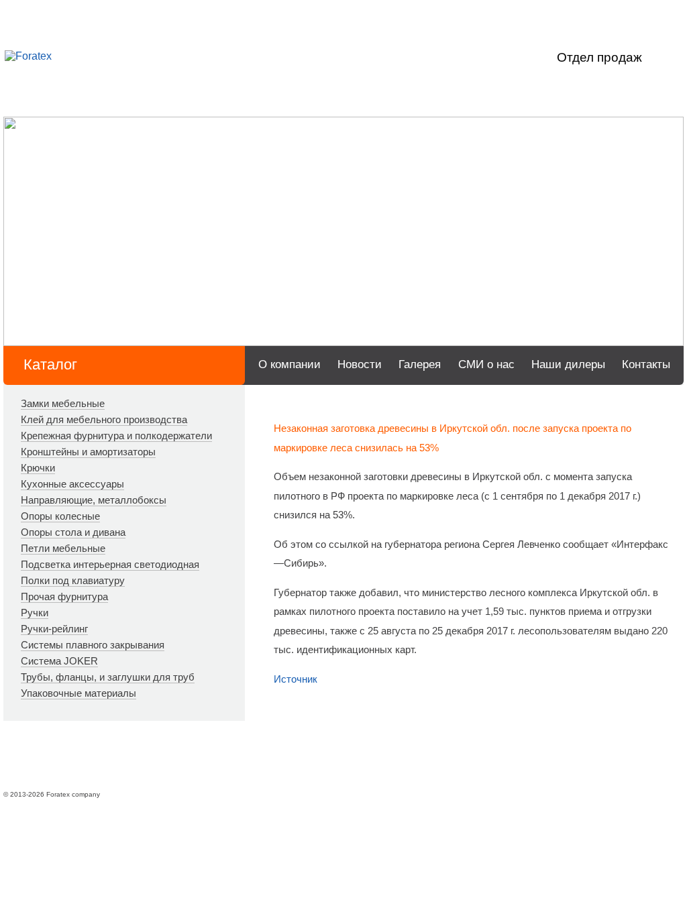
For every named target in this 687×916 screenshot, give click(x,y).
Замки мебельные (63, 403)
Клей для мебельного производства (104, 419)
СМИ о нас (486, 364)
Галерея (420, 364)
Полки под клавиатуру (73, 580)
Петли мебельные (63, 548)
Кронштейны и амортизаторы (88, 451)
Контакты (646, 364)
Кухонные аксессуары (72, 484)
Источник (295, 679)
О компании (289, 364)
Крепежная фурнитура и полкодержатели (116, 435)
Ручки (34, 612)
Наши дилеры (568, 364)
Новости (359, 364)
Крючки (38, 467)
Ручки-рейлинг (54, 628)
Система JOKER (59, 661)
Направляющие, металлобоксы (93, 500)
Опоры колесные (60, 516)
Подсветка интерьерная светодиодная (110, 564)
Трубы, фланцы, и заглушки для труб (108, 677)
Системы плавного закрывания (92, 644)
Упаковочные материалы (78, 693)
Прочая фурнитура (64, 596)
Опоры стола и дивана (73, 532)
